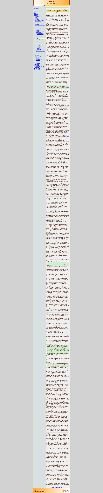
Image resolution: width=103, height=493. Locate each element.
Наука (35, 12)
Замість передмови (38, 32)
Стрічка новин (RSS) (37, 8)
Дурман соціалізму (38, 48)
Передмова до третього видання (40, 31)
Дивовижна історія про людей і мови (39, 66)
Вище (58, 487)
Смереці (40, 492)
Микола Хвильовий (37, 45)
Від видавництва (38, 30)
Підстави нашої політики (39, 28)
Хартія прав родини (37, 69)
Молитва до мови (36, 64)
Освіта (35, 13)
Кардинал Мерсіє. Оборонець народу (40, 46)
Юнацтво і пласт (37, 44)
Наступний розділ (61, 487)
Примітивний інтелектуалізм (40, 34)
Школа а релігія (37, 19)
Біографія (36, 17)
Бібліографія (36, 18)
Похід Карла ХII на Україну (39, 27)
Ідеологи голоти (37, 57)
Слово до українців (37, 63)
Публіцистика (36, 15)
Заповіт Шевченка (37, 58)
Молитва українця (36, 67)
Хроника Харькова (37, 68)
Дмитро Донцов (37, 16)
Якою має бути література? (38, 56)
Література (36, 14)
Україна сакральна (36, 65)
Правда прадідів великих (39, 59)
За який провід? (37, 55)
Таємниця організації (38, 49)
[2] (39, 62)
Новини (35, 11)
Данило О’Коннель (38, 47)
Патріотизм (37, 50)
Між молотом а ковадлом (38, 52)
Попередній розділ (54, 487)
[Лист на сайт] (44, 7)
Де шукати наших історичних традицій (40, 51)
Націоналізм (37, 29)
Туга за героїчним (38, 60)
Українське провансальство (39, 33)
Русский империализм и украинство (39, 20)
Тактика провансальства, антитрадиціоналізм (40, 39)
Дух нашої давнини (38, 54)
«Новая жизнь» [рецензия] (38, 21)
